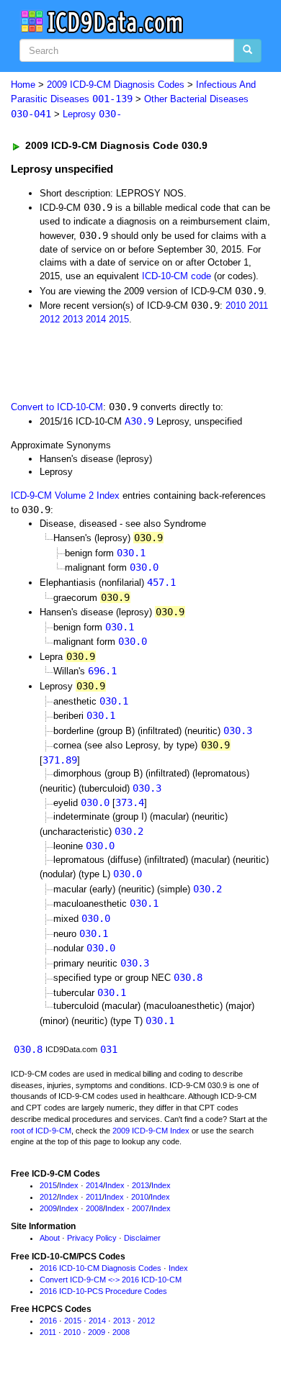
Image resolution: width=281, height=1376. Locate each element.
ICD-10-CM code (176, 276)
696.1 (102, 670)
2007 (140, 1208)
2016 (48, 1320)
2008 (94, 1208)
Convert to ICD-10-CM (57, 407)
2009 (48, 1208)
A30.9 (139, 421)
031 (108, 1049)
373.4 (129, 802)
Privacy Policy (92, 1238)
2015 (119, 319)
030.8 (188, 977)
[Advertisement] (115, 361)
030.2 (129, 831)
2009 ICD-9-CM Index (150, 1130)
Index (69, 1185)
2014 (96, 319)
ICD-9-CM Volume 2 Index (65, 495)
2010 (236, 305)
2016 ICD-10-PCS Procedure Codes (103, 1291)
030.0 (144, 567)
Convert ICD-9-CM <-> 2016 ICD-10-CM (111, 1279)
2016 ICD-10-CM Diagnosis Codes (100, 1268)
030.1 (131, 552)
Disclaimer (142, 1238)
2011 (258, 305)
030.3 (237, 730)
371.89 (60, 760)
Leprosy (92, 114)
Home (23, 84)
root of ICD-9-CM (41, 1130)
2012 (50, 319)
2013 (73, 319)
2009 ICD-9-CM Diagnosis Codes (115, 84)
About (50, 1238)
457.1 (161, 582)
